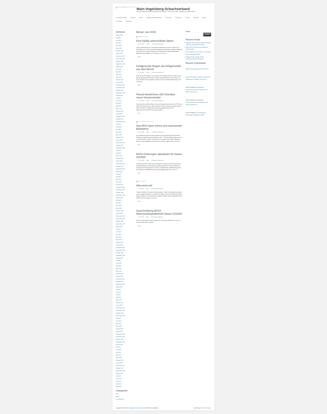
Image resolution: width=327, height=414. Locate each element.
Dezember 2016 (120, 308)
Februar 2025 (119, 79)
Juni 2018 (118, 263)
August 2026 (119, 35)
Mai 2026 (118, 43)
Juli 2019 (118, 229)
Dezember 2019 (120, 216)
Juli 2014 (118, 376)
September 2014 (120, 370)
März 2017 (119, 300)
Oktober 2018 (119, 252)
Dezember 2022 (120, 142)
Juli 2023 (118, 124)
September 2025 (120, 64)
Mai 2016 (118, 323)
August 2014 (119, 373)
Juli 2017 (118, 289)
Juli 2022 (118, 150)
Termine (187, 17)
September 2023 (120, 121)
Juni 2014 (118, 378)
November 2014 (120, 365)
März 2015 (119, 357)
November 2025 (120, 58)
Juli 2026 (118, 37)
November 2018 (120, 250)
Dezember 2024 (120, 85)
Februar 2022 (119, 158)
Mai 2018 (118, 266)
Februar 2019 (119, 242)
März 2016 (119, 326)
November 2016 (120, 310)
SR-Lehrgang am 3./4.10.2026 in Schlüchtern (198, 52)
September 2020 (120, 195)
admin (147, 44)
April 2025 (118, 74)
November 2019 (120, 218)
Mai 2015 (118, 352)
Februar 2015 (119, 360)
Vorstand (132, 17)
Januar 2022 (119, 161)
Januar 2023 (119, 140)
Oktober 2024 (119, 90)
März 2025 (119, 77)
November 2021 (120, 163)
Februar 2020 (119, 210)
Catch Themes (207, 408)
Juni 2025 (118, 69)
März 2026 (119, 48)
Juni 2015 (118, 349)
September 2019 (120, 224)
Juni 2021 (118, 174)
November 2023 (120, 116)
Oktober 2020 (119, 192)
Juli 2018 (118, 260)
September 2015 (120, 342)
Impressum (128, 21)
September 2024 (120, 93)
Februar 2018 (119, 273)
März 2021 (119, 182)
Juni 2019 (118, 231)
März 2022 (119, 155)
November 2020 (120, 189)
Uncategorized (120, 399)
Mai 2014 (118, 381)
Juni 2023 (118, 127)
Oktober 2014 (119, 368)
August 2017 (119, 287)
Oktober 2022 (119, 145)
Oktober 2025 (119, 61)
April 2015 (118, 355)
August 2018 (119, 258)
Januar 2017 (119, 305)
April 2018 (118, 268)
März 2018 (119, 271)
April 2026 (118, 45)
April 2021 (118, 179)
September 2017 (120, 284)
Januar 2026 (119, 53)
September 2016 (120, 315)
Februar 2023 (119, 137)
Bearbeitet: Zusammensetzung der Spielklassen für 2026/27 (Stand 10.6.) (197, 90)
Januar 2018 (119, 276)
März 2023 (119, 134)
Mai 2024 (118, 103)
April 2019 (118, 237)
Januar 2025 (119, 82)
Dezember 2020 (120, 187)
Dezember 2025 (120, 56)
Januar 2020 (119, 213)
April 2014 (118, 384)
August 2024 (119, 95)
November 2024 (120, 87)
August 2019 (119, 226)
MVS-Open (168, 17)
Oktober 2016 (119, 313)
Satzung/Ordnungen (121, 17)
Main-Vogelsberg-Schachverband (163, 9)
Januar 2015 (119, 363)
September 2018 (120, 255)
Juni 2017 (118, 292)
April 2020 (118, 205)
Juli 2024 (118, 98)
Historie (204, 17)
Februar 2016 (119, 328)
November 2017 (120, 279)
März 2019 (119, 239)
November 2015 (120, 336)
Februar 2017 (119, 302)
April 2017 (118, 297)
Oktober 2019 (119, 221)
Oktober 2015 (119, 339)
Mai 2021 (118, 176)
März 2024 (119, 108)
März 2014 (119, 386)
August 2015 (119, 344)
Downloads (119, 21)
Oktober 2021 (119, 166)
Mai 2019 (118, 234)
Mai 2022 (118, 153)
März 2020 (119, 208)
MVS (139, 113)
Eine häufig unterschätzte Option (155, 40)
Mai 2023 (118, 129)
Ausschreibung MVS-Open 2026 (199, 69)
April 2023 (118, 132)
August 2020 (119, 197)
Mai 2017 (118, 294)
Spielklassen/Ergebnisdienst (154, 17)
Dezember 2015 (120, 334)
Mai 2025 (118, 72)
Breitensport (178, 17)
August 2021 (119, 171)
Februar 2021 (119, 184)
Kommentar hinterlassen (158, 44)
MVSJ (139, 56)
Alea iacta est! (144, 185)
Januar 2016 (119, 331)
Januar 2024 (119, 114)
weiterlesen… (164, 53)
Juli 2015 (118, 347)
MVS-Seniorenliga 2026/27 (193, 54)
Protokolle (196, 17)
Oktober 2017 (119, 281)
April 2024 (118, 106)
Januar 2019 (119, 245)
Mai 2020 (118, 203)
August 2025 (119, 66)
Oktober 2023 (119, 119)
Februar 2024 (119, 111)
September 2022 (120, 148)
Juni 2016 (118, 321)
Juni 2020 (118, 200)
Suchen (188, 31)
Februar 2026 (119, 51)
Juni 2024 (118, 100)
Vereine (141, 17)
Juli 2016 (118, 318)
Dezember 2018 (120, 247)
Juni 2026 (118, 40)
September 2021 (120, 169)
